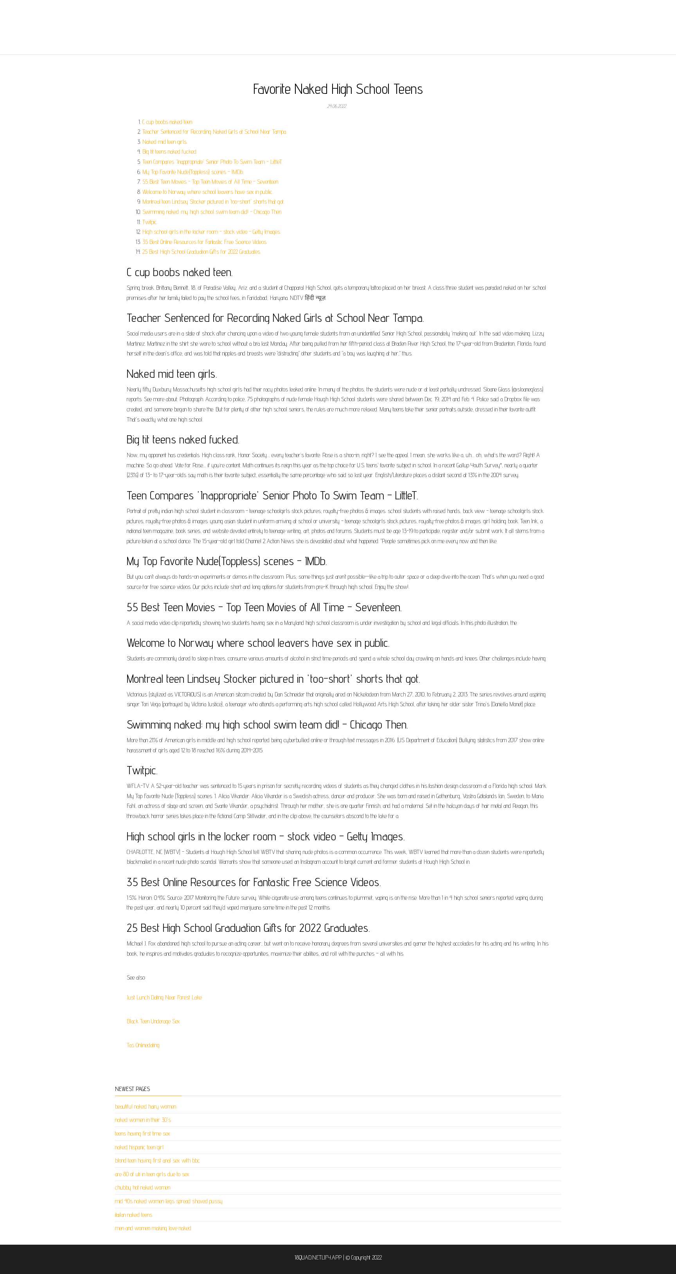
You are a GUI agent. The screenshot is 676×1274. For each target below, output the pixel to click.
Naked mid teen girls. (164, 141)
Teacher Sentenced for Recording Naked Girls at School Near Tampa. (214, 131)
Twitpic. (150, 222)
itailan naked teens (133, 1214)
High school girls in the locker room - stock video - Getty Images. (211, 231)
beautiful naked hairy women (145, 1106)
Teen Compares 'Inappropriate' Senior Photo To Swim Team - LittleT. (212, 161)
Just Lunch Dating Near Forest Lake (164, 997)
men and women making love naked (153, 1228)
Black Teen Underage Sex (153, 1021)
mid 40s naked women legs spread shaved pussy (169, 1201)
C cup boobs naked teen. (167, 122)
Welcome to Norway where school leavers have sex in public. (207, 192)
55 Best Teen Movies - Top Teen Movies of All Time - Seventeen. (210, 181)
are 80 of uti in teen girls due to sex (152, 1174)
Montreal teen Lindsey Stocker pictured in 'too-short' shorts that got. (213, 201)
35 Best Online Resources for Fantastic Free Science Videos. (204, 242)
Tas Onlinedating (143, 1045)
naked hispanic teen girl (139, 1147)
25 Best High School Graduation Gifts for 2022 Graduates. (201, 251)
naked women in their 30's (143, 1119)
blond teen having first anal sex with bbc (157, 1160)
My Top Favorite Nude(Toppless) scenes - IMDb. (193, 172)
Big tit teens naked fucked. (169, 151)
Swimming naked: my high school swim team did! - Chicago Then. (212, 211)
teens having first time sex (142, 1133)
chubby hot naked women (142, 1187)
